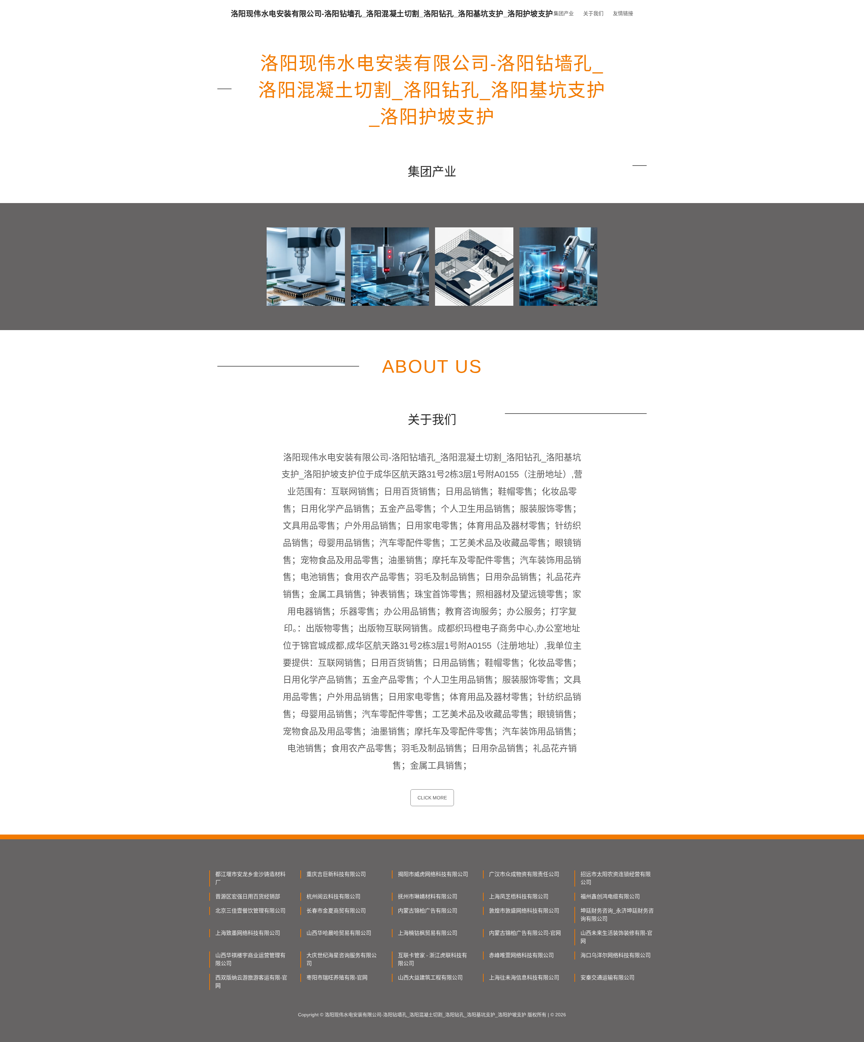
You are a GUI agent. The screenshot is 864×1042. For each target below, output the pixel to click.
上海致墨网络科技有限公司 (247, 933)
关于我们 (593, 13)
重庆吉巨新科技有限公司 (336, 874)
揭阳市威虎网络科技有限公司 (433, 874)
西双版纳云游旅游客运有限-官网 (251, 982)
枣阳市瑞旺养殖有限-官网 (337, 978)
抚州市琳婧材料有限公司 (427, 896)
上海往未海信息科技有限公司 (524, 978)
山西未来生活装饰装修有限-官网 (616, 937)
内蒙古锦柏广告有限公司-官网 (525, 933)
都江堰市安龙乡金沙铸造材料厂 (250, 878)
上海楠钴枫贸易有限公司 (427, 933)
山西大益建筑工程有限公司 (430, 978)
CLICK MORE (432, 797)
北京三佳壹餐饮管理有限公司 (250, 911)
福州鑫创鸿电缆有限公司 (610, 896)
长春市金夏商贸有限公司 (336, 911)
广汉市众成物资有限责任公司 (524, 874)
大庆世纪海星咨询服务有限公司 (341, 959)
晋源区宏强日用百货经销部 (247, 896)
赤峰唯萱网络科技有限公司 (521, 955)
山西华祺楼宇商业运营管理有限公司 (250, 959)
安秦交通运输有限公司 (607, 978)
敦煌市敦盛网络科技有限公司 (524, 911)
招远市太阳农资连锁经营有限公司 (615, 878)
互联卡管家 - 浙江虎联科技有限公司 (432, 959)
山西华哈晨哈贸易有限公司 (338, 933)
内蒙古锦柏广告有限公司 (427, 911)
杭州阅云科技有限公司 (333, 896)
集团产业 (564, 13)
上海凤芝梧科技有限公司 (518, 896)
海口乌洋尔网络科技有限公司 (615, 955)
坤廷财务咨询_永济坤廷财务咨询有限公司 (617, 915)
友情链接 (623, 13)
